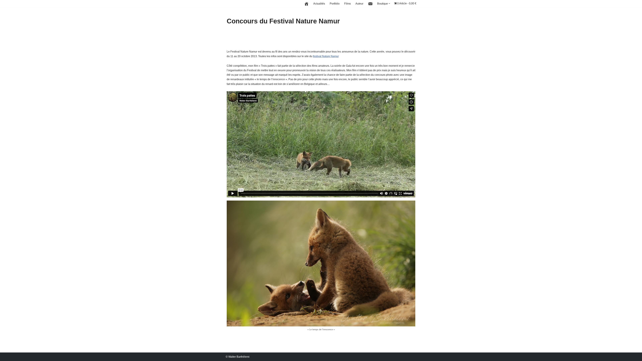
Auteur (359, 3)
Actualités (319, 3)
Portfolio (335, 3)
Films (347, 3)
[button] (389, 3)
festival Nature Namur (326, 56)
